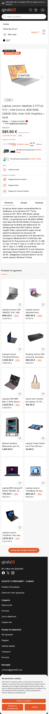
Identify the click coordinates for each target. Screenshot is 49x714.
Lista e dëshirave (9, 616)
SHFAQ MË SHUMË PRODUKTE (23, 550)
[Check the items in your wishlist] (30, 10)
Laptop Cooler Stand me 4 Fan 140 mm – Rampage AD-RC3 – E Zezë (35, 445)
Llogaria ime (7, 622)
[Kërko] (4, 16)
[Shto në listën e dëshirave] (20, 304)
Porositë (5, 611)
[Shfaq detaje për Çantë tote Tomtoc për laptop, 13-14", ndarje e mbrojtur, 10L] (36, 382)
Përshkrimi (8, 203)
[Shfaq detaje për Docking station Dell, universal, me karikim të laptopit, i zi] (36, 337)
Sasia (4, 165)
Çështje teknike (8, 646)
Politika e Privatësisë (10, 587)
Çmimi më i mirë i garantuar (13, 593)
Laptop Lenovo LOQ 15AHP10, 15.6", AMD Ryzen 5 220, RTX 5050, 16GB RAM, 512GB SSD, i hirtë (11, 311)
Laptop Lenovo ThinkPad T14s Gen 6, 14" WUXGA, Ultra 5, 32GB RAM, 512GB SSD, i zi (11, 534)
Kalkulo (39, 144)
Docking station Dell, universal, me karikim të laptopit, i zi (35, 355)
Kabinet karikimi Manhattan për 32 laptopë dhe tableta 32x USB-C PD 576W (11, 445)
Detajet (24, 203)
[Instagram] (13, 573)
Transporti (6, 652)
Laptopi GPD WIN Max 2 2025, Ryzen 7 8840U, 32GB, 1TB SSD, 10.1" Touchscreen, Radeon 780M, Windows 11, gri (11, 400)
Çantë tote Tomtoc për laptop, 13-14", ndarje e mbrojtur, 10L (35, 400)
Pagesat (5, 640)
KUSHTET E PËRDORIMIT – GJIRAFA (18, 581)
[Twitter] (8, 573)
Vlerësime (39, 203)
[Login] (43, 10)
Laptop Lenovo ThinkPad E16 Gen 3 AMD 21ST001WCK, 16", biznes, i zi (11, 355)
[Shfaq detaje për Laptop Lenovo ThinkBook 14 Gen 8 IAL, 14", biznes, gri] (36, 471)
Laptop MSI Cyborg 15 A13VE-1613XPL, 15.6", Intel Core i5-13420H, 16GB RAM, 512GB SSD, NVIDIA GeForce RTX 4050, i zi (12, 489)
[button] (41, 77)
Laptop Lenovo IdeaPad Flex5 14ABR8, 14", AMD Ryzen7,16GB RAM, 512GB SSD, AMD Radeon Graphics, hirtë (34, 311)
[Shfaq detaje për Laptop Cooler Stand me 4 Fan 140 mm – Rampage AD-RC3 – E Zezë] (36, 427)
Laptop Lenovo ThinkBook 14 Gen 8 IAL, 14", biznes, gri (35, 489)
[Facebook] (3, 573)
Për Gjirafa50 (7, 635)
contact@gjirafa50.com (12, 670)
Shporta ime (7, 605)
